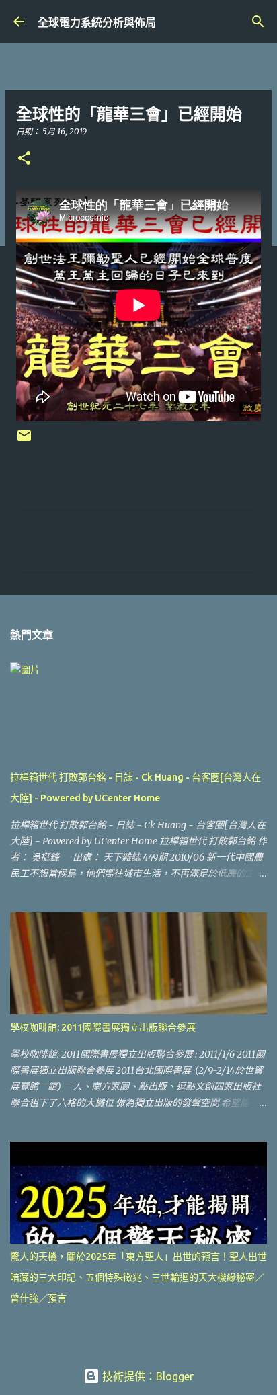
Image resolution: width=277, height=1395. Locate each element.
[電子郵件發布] (24, 440)
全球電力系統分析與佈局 (97, 22)
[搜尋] (258, 21)
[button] (24, 159)
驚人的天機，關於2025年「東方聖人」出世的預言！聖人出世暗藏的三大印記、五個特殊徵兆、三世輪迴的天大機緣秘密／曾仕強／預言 (138, 1277)
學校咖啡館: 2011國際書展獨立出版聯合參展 (103, 1027)
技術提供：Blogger (147, 1376)
